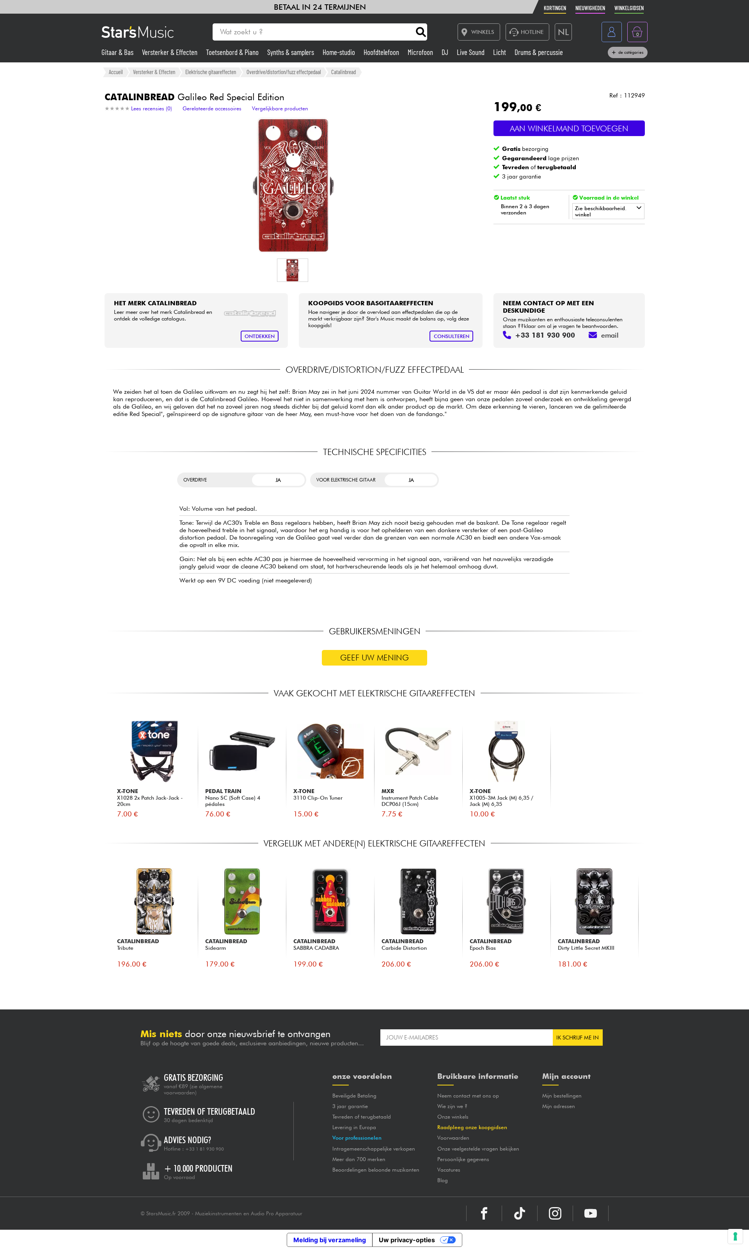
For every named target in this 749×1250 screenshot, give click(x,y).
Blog (442, 1180)
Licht (500, 52)
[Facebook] (484, 1213)
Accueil (116, 71)
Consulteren (451, 336)
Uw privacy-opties (407, 1240)
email (610, 335)
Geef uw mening (374, 657)
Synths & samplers (291, 52)
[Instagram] (555, 1213)
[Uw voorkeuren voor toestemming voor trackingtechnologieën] (735, 1236)
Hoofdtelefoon (382, 52)
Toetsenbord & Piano (233, 52)
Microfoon (421, 52)
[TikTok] (519, 1213)
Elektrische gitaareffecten (210, 71)
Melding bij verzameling (329, 1240)
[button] (292, 270)
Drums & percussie (539, 52)
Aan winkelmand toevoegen (569, 128)
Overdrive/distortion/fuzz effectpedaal (284, 71)
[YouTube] (590, 1213)
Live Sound (471, 52)
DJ (446, 52)
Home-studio (340, 52)
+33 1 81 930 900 (204, 1149)
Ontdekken (260, 336)
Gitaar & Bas (118, 52)
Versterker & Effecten (170, 52)
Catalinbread (343, 71)
